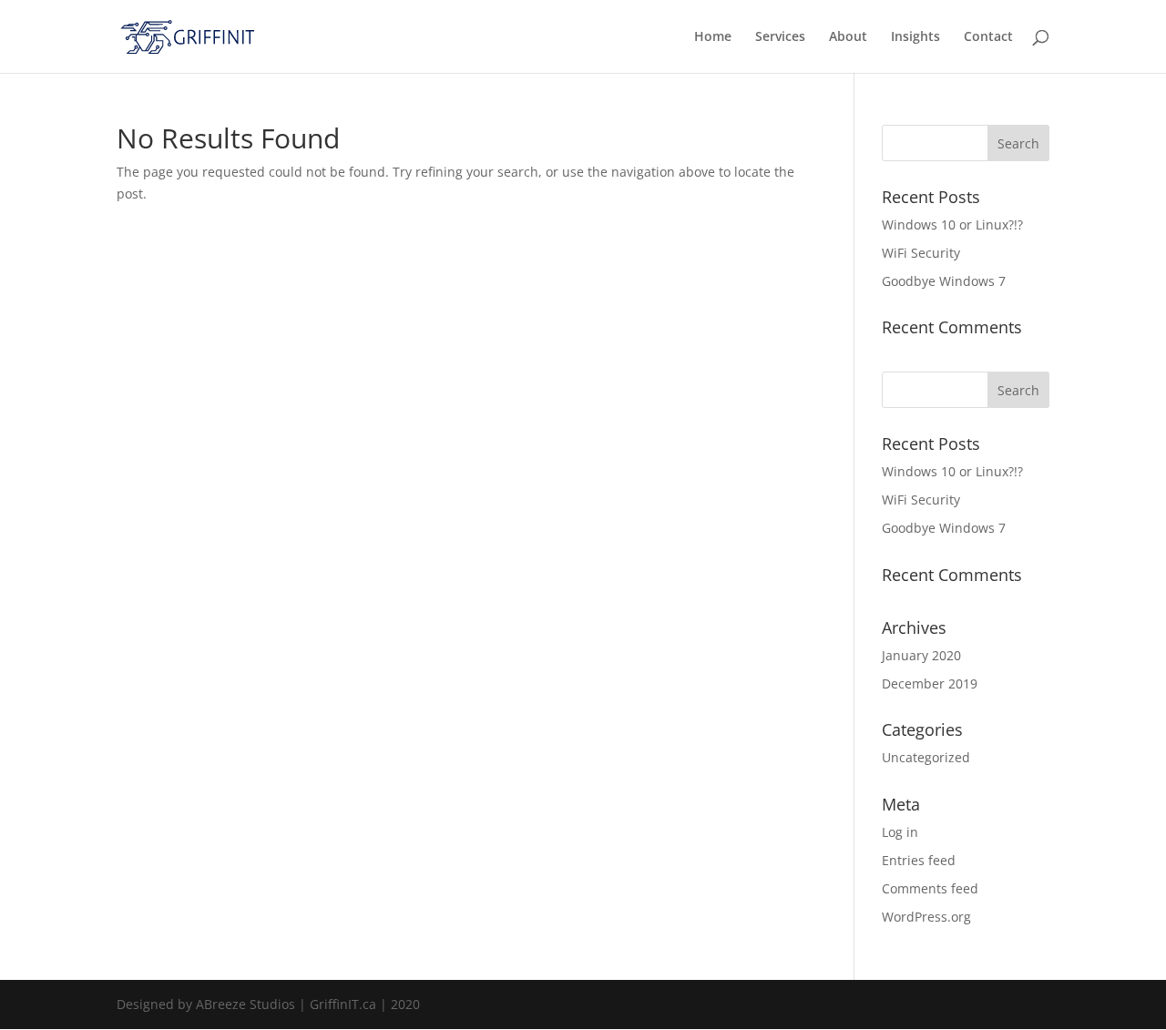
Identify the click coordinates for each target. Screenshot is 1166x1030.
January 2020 (921, 655)
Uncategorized (926, 757)
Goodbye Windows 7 (944, 281)
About (848, 37)
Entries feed (919, 860)
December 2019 (929, 683)
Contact (988, 37)
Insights (915, 37)
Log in (900, 832)
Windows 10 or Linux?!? (952, 224)
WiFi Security (921, 252)
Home (712, 37)
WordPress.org (926, 916)
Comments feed (930, 888)
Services (780, 37)
